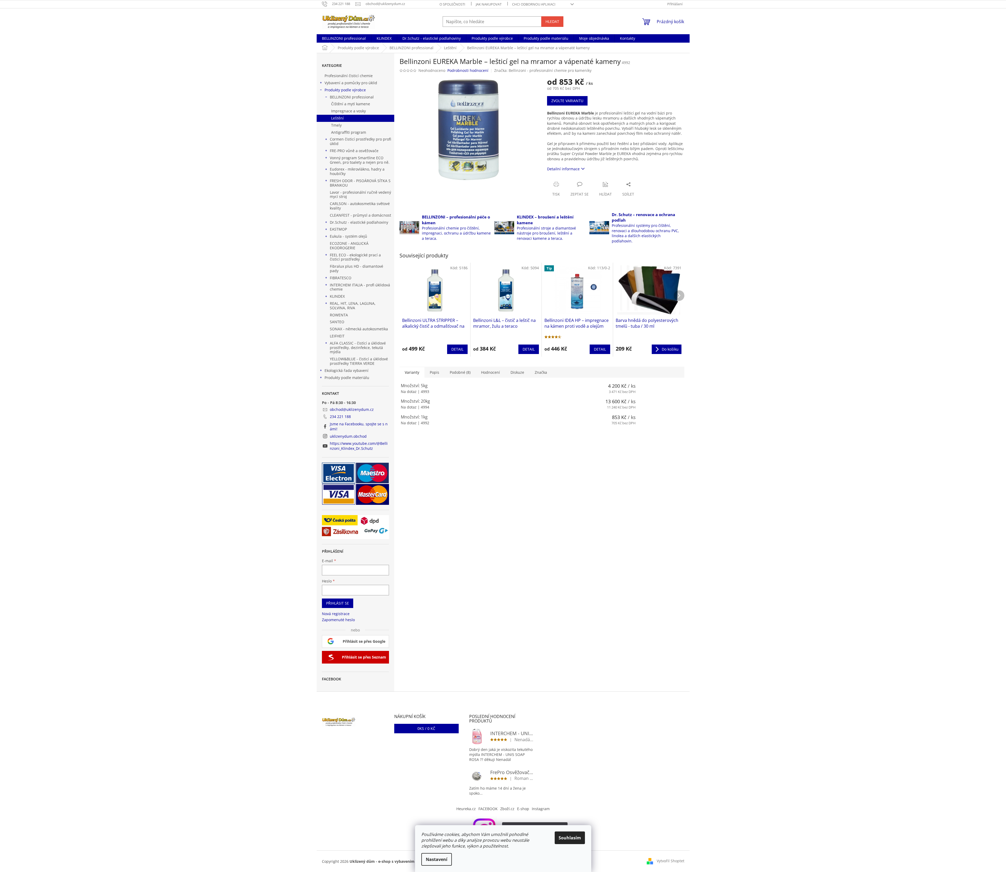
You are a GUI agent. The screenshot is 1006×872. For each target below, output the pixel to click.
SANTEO (337, 321)
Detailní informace (563, 168)
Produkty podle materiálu (347, 377)
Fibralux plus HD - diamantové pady (356, 268)
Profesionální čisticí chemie (349, 75)
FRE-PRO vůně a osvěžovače (354, 150)
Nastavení (436, 859)
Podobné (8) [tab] (460, 372)
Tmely (336, 125)
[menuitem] (344, 38)
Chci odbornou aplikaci (533, 4)
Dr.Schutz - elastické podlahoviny (359, 222)
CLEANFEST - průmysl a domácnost (360, 215)
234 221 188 (340, 416)
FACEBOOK (488, 808)
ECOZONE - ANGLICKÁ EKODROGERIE (349, 245)
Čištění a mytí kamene (350, 103)
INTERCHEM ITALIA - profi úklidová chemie (360, 287)
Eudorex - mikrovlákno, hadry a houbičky (357, 171)
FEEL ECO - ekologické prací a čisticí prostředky (355, 257)
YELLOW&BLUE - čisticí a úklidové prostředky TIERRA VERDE (359, 361)
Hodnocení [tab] (490, 372)
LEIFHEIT (337, 335)
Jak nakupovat (489, 4)
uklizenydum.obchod (348, 436)
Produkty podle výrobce (345, 89)
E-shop (523, 808)
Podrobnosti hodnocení (467, 70)
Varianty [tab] (412, 372)
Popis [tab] (434, 372)
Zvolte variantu (567, 100)
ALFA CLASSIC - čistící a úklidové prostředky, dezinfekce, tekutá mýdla (358, 348)
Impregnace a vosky (348, 110)
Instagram (541, 808)
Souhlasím (570, 838)
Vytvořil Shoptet (670, 860)
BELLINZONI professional (352, 96)
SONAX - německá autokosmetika (359, 328)
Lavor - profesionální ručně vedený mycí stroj (360, 194)
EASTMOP (338, 229)
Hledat (552, 21)
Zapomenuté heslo (338, 619)
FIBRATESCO (340, 277)
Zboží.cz (507, 808)
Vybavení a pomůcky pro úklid (351, 82)
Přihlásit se (337, 603)
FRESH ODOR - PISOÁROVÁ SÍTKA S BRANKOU (360, 183)
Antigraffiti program (348, 132)
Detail (457, 349)
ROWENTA (339, 314)
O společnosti (452, 4)
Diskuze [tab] (517, 372)
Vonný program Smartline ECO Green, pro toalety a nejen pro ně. (360, 160)
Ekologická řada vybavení (346, 370)
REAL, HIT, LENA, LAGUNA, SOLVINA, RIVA (353, 305)
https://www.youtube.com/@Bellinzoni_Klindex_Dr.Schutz (359, 446)
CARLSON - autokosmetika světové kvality (360, 206)
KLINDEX (337, 296)
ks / (426, 728)
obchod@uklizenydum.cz (352, 409)
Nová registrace (336, 613)
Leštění (337, 118)
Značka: (543, 70)
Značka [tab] (541, 372)
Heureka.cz (466, 808)
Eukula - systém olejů (348, 236)
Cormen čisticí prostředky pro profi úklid (360, 141)
